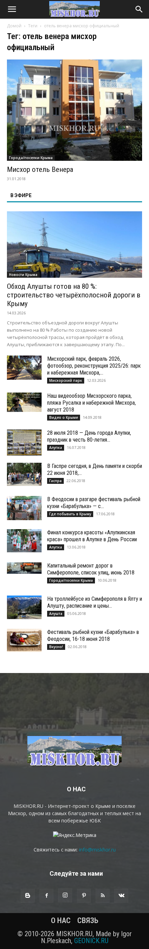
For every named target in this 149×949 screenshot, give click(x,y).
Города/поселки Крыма (31, 157)
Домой (14, 26)
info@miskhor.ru (97, 849)
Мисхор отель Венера (40, 169)
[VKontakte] (121, 896)
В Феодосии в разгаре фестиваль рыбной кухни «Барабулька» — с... (93, 502)
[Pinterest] (84, 896)
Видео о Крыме (63, 417)
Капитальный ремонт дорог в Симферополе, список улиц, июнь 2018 (90, 569)
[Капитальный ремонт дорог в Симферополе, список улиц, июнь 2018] (24, 568)
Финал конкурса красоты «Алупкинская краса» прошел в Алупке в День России (92, 536)
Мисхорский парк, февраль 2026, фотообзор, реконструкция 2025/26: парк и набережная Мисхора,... (94, 366)
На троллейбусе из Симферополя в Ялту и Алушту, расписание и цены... (94, 602)
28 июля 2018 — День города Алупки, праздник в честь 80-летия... (89, 436)
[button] (12, 9)
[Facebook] (46, 896)
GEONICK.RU (91, 941)
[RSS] (102, 896)
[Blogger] (28, 896)
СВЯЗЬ (87, 921)
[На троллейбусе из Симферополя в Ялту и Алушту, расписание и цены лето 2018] (24, 607)
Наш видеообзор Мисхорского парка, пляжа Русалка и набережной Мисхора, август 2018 (91, 403)
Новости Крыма (23, 274)
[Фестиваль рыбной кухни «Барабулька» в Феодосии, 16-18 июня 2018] (24, 640)
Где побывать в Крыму (70, 514)
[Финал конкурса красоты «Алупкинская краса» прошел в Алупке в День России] (24, 540)
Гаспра (55, 480)
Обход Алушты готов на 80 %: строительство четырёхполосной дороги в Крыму (73, 295)
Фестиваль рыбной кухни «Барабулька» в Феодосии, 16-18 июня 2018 (93, 635)
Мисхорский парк (65, 380)
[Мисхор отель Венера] (74, 110)
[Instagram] (65, 895)
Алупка (55, 447)
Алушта (55, 613)
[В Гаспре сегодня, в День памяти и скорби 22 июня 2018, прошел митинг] (24, 474)
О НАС (61, 921)
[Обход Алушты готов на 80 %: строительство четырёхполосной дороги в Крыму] (74, 244)
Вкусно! (56, 646)
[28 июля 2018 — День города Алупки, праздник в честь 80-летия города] (24, 442)
